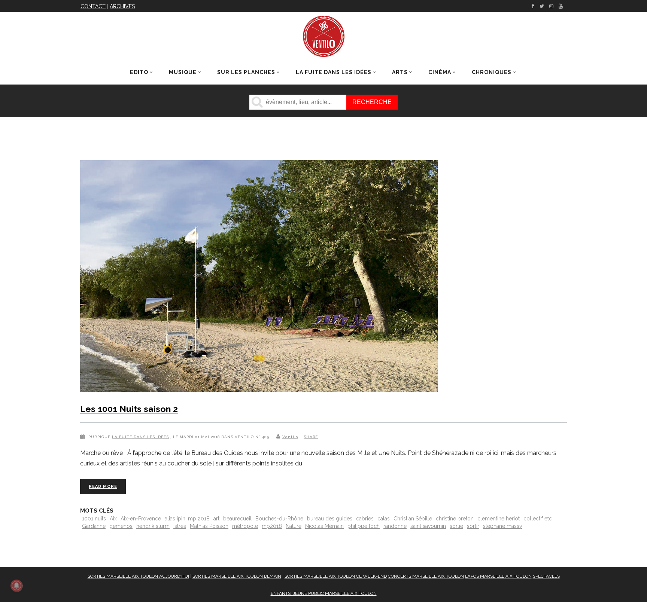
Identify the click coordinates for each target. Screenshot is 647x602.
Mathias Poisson (209, 526)
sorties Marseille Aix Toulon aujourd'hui (138, 576)
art (216, 519)
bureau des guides (329, 519)
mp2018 (272, 526)
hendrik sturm (153, 526)
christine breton (455, 519)
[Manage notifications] (16, 586)
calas (383, 519)
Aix (113, 519)
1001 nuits (94, 519)
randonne (395, 526)
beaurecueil (237, 519)
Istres (179, 526)
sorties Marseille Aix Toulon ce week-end (336, 576)
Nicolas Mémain (324, 526)
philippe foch (363, 526)
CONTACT (93, 6)
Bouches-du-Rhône (279, 519)
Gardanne (94, 526)
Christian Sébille (413, 519)
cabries (365, 519)
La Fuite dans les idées (140, 437)
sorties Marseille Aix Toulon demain (236, 576)
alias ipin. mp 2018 (187, 519)
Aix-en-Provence (141, 519)
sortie (456, 526)
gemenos (121, 526)
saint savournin (428, 526)
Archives (122, 6)
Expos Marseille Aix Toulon (498, 576)
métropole (245, 526)
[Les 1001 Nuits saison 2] (259, 277)
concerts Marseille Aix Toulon (426, 576)
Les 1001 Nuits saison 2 (129, 409)
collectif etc (537, 519)
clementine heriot (498, 519)
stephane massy (502, 526)
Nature (293, 526)
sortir (473, 526)
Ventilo (290, 437)
